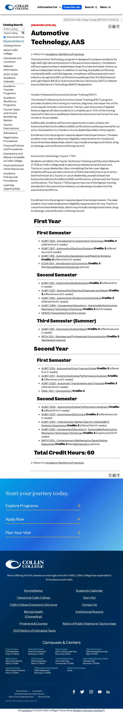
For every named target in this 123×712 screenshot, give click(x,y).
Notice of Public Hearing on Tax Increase (89, 624)
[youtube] (100, 691)
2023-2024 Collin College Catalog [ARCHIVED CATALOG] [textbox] (91, 19)
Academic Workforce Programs (9, 101)
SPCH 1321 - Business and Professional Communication (73, 336)
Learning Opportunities (11, 186)
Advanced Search (13, 41)
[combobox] (93, 19)
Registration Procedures (10, 139)
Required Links (44, 697)
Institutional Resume (89, 612)
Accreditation (33, 591)
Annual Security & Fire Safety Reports (29, 694)
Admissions (10, 133)
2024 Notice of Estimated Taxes (34, 631)
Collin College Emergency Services (33, 605)
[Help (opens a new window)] (118, 26)
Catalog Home (12, 45)
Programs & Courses (34, 624)
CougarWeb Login (72, 7)
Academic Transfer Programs (9, 89)
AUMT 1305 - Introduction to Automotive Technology (72, 241)
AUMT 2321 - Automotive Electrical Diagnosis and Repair (74, 290)
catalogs (26, 710)
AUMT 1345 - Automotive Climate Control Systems (71, 298)
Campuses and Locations (12, 59)
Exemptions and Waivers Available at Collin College (13, 157)
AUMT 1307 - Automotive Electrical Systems (67, 248)
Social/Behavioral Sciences (63, 267)
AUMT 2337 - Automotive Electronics (63, 414)
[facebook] (74, 692)
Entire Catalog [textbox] (11, 29)
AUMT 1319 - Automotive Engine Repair (64, 329)
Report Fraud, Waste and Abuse (21, 697)
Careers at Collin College (33, 598)
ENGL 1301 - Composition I (56, 391)
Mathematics (81, 444)
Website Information (10, 68)
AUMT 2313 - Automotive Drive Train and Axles (68, 368)
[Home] (16, 7)
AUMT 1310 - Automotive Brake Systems (65, 283)
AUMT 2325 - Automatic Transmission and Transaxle (72, 383)
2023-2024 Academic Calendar (10, 78)
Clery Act (89, 598)
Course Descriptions (11, 126)
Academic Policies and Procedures (10, 177)
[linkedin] (108, 691)
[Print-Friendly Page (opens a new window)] (114, 26)
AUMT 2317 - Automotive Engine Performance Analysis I (74, 376)
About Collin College (10, 51)
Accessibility (37, 691)
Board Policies (22, 691)
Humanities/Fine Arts (64, 313)
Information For (47, 7)
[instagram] (91, 692)
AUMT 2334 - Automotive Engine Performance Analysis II (75, 407)
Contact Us (89, 605)
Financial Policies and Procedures (13, 147)
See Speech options (53, 340)
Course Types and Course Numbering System (11, 115)
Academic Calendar (89, 591)
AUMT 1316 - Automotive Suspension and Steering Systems (76, 256)
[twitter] (82, 692)
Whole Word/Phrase (15, 37)
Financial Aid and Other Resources (13, 167)
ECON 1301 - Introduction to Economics (64, 263)
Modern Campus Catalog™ (89, 710)
